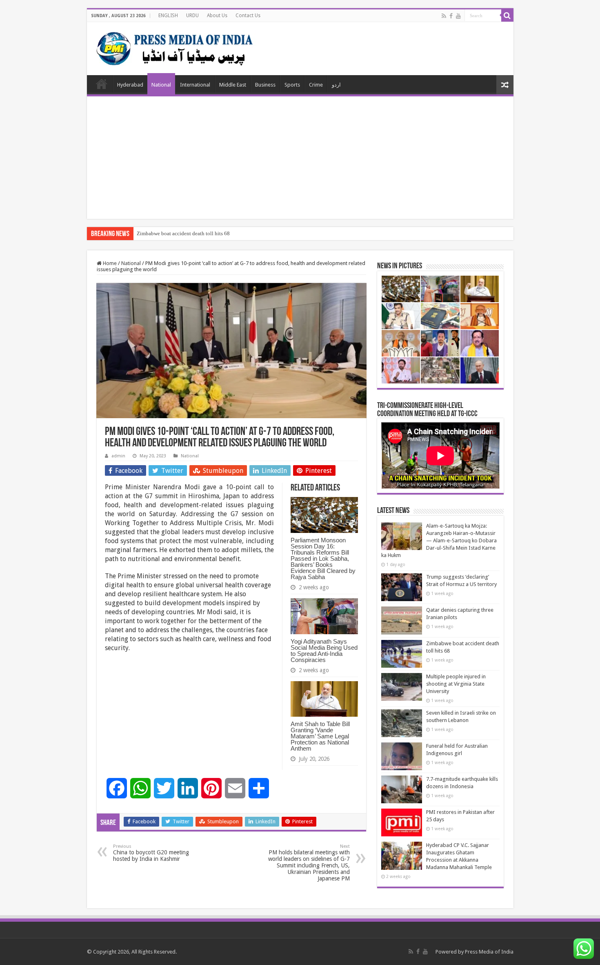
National (161, 85)
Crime (316, 85)
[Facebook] (451, 16)
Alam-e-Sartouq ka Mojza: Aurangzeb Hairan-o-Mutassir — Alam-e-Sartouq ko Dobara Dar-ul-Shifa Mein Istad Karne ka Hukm (439, 540)
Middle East (232, 85)
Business (265, 85)
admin (118, 456)
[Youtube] (458, 16)
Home (101, 83)
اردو (336, 85)
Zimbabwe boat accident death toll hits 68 (183, 233)
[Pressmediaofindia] (174, 47)
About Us (217, 15)
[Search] (507, 15)
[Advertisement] (300, 157)
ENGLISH (168, 15)
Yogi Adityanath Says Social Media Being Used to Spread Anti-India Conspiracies (324, 650)
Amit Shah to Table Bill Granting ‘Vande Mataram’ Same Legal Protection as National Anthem (320, 736)
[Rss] (444, 16)
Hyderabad (130, 85)
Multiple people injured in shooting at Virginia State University (456, 683)
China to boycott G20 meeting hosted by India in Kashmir (151, 853)
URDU (192, 15)
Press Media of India (489, 952)
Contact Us (248, 15)
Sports (292, 85)
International (195, 85)
